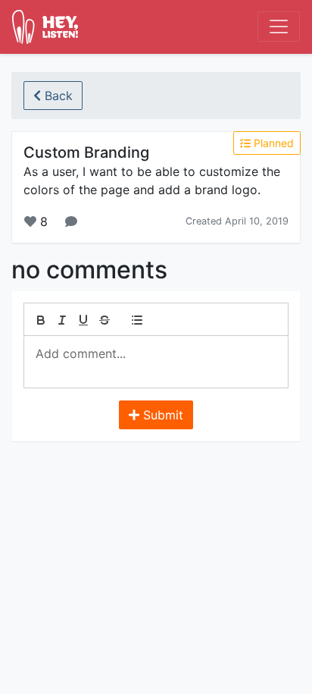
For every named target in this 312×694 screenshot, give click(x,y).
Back (57, 95)
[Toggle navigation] (278, 26)
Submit (161, 414)
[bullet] (137, 320)
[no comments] (71, 221)
